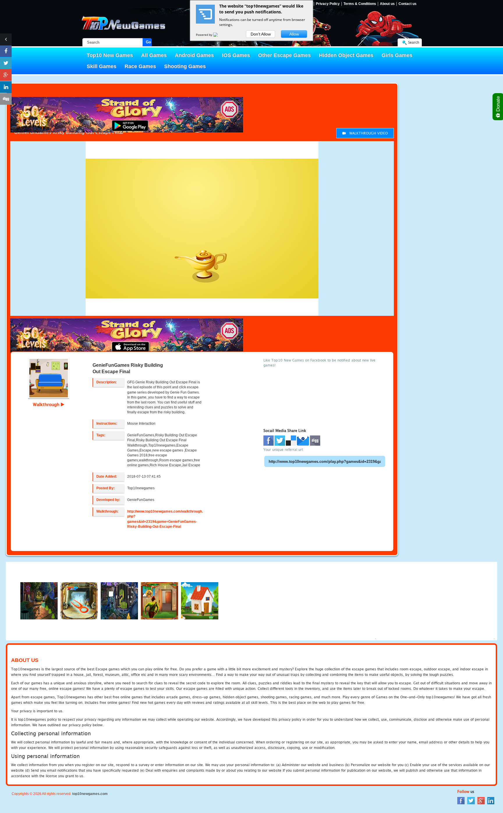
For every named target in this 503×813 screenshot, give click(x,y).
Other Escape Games (284, 55)
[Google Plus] (481, 800)
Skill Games (101, 66)
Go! (149, 42)
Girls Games (397, 55)
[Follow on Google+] (6, 75)
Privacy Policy (328, 4)
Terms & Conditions (359, 4)
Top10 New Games (110, 55)
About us (387, 4)
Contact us (407, 4)
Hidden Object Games (346, 55)
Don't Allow (261, 34)
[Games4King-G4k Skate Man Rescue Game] (39, 600)
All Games (154, 55)
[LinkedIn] (490, 800)
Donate (498, 104)
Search (413, 42)
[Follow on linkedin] (6, 87)
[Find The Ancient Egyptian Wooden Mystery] (79, 600)
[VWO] (219, 35)
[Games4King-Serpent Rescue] (119, 600)
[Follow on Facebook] (6, 51)
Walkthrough (47, 404)
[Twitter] (471, 800)
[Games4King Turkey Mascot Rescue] (199, 600)
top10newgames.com (90, 794)
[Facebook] (461, 800)
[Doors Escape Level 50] (159, 600)
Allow (294, 34)
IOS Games (236, 55)
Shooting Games (185, 66)
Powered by (204, 35)
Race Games (140, 66)
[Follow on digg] (6, 99)
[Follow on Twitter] (6, 63)
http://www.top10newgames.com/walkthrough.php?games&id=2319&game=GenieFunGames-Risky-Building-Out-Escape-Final (165, 518)
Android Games (194, 55)
